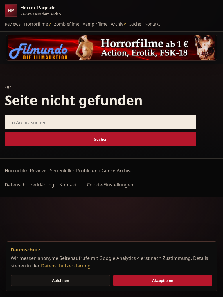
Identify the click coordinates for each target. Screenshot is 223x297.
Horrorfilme (36, 24)
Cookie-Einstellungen (110, 185)
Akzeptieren (162, 280)
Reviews (13, 24)
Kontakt (152, 24)
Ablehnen (60, 280)
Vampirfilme (95, 24)
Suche (135, 24)
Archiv (117, 24)
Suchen (100, 139)
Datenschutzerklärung (29, 185)
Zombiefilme (66, 24)
